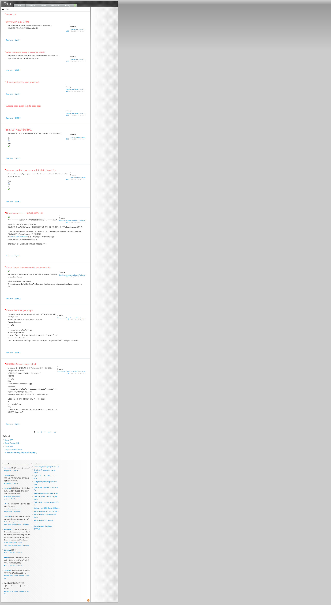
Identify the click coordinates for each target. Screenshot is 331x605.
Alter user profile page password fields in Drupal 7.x (31, 170)
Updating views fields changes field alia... (46, 508)
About (75, 5)
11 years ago (15, 470)
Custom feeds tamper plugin (19, 310)
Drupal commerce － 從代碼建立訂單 (24, 213)
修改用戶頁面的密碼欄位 (19, 129)
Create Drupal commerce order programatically (28, 267)
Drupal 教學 (31, 6)
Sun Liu (7, 475)
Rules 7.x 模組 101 (9, 552)
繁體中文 (18, 70)
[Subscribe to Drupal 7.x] (88, 600)
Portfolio (43, 6)
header (76, 89)
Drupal (83, 220)
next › (49, 432)
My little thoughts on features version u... (46, 493)
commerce (71, 220)
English (17, 40)
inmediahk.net (55, 6)
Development (74, 29)
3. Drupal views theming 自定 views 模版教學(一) (21, 453)
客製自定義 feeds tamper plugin (21, 364)
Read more (9, 40)
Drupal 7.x (82, 29)
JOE (67, 31)
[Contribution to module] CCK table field (46, 511)
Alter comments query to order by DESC (25, 52)
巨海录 (6, 557)
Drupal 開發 (9, 446)
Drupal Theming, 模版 (12, 443)
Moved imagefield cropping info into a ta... (47, 467)
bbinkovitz (7, 529)
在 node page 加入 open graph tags (22, 82)
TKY (6, 504)
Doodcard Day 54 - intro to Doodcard (14, 575)
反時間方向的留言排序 (17, 21)
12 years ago (16, 498)
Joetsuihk (7, 468)
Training (67, 6)
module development (79, 318)
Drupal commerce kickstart (19, 237)
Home (19, 6)
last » (55, 432)
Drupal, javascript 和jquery (13, 449)
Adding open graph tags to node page (23, 105)
